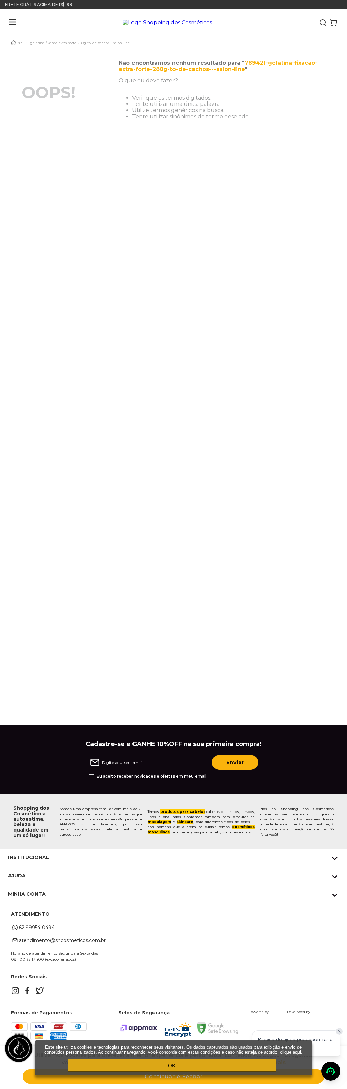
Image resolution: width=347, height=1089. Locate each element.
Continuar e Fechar (174, 1076)
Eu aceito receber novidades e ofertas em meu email (151, 776)
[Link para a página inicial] (13, 42)
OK (172, 1065)
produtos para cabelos (183, 811)
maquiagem (159, 822)
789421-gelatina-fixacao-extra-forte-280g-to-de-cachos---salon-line (73, 43)
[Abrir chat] (330, 1071)
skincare (185, 822)
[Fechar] (339, 1031)
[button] (7, 23)
